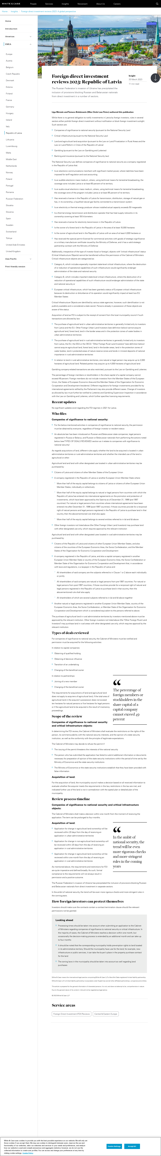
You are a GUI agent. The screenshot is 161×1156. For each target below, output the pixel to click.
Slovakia (9, 205)
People (33, 4)
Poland (9, 179)
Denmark (10, 80)
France (9, 100)
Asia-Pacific (11, 259)
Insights (65, 4)
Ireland (9, 120)
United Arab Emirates (15, 244)
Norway (9, 172)
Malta (8, 152)
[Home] (11, 3)
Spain (8, 218)
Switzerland (11, 231)
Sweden (9, 225)
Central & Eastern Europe (105, 1014)
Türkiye (9, 238)
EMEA (8, 44)
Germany (10, 106)
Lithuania (10, 139)
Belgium (9, 67)
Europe (9, 54)
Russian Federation (14, 198)
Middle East (11, 159)
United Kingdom (13, 251)
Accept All (132, 1146)
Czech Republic (13, 74)
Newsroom (83, 4)
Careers (117, 4)
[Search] (157, 4)
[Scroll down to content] (155, 78)
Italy (8, 126)
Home (5, 11)
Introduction (11, 29)
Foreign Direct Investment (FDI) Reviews (71, 1014)
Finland (9, 93)
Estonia (9, 87)
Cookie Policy (28, 1153)
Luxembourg (11, 146)
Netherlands (11, 166)
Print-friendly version (15, 267)
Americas (9, 37)
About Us (100, 4)
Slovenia (10, 212)
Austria (9, 60)
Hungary (9, 113)
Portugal (9, 185)
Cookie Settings (114, 1146)
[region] (80, 1146)
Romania (10, 192)
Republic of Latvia (14, 133)
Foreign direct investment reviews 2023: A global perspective (48, 11)
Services (49, 4)
